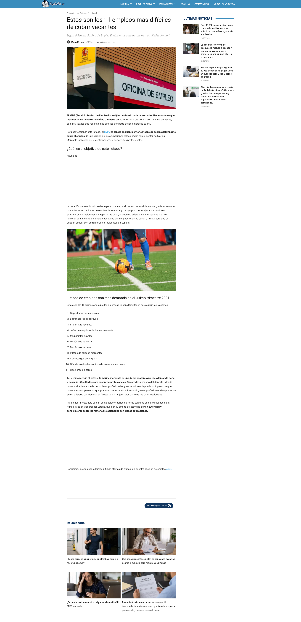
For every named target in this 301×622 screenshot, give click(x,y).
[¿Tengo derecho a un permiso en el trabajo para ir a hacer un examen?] (94, 541)
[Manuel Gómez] (69, 42)
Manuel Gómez (77, 42)
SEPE (107, 131)
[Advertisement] (121, 180)
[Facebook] (70, 506)
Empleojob (71, 13)
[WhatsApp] (84, 506)
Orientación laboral (88, 13)
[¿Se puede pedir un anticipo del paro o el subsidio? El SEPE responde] (94, 585)
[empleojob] (65, 4)
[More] (91, 506)
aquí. (169, 468)
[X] (77, 506)
